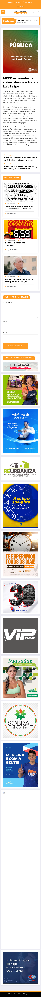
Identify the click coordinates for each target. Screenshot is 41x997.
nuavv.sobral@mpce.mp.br (26, 145)
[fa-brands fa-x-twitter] (20, 6)
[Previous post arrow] (36, 157)
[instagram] (23, 6)
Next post (7, 164)
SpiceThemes (29, 994)
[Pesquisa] (34, 12)
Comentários (7, 302)
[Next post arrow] (36, 167)
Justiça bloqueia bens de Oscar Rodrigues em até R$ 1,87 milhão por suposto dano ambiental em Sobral (19, 280)
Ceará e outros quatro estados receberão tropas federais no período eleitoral (19, 207)
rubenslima (11, 204)
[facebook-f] (18, 6)
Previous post (8, 155)
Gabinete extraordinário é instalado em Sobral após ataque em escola (19, 159)
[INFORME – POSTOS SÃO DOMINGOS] (20, 229)
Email (5, 333)
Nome (5, 322)
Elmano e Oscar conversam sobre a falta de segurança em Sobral (19, 168)
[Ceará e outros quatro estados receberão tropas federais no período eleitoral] (20, 192)
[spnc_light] (38, 13)
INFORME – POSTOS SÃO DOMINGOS (15, 244)
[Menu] (3, 12)
